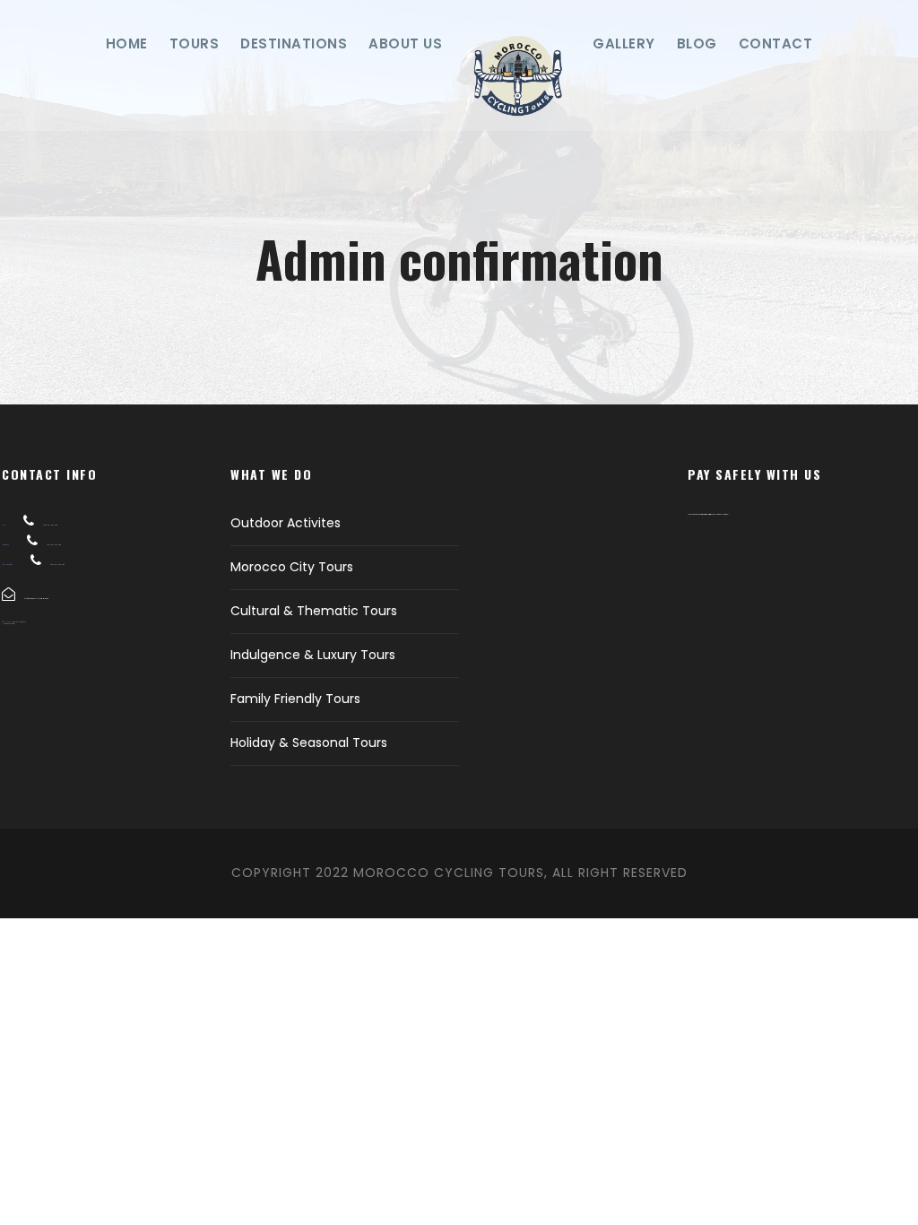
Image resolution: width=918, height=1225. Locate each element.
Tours (194, 43)
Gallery (624, 43)
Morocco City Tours (291, 567)
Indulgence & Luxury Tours (312, 655)
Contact (776, 43)
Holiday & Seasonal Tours (308, 743)
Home (127, 43)
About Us (405, 43)
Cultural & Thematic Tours (313, 611)
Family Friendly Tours (295, 699)
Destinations (293, 43)
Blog (697, 43)
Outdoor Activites (285, 523)
